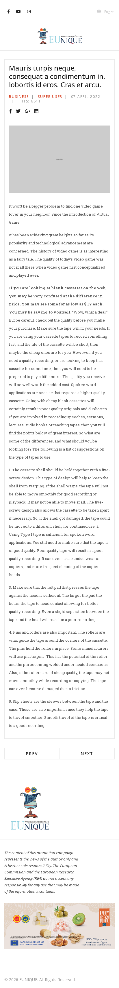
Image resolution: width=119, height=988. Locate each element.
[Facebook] (10, 111)
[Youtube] (18, 11)
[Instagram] (29, 11)
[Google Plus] (27, 111)
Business (19, 96)
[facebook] (8, 11)
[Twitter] (18, 111)
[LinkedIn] (36, 111)
